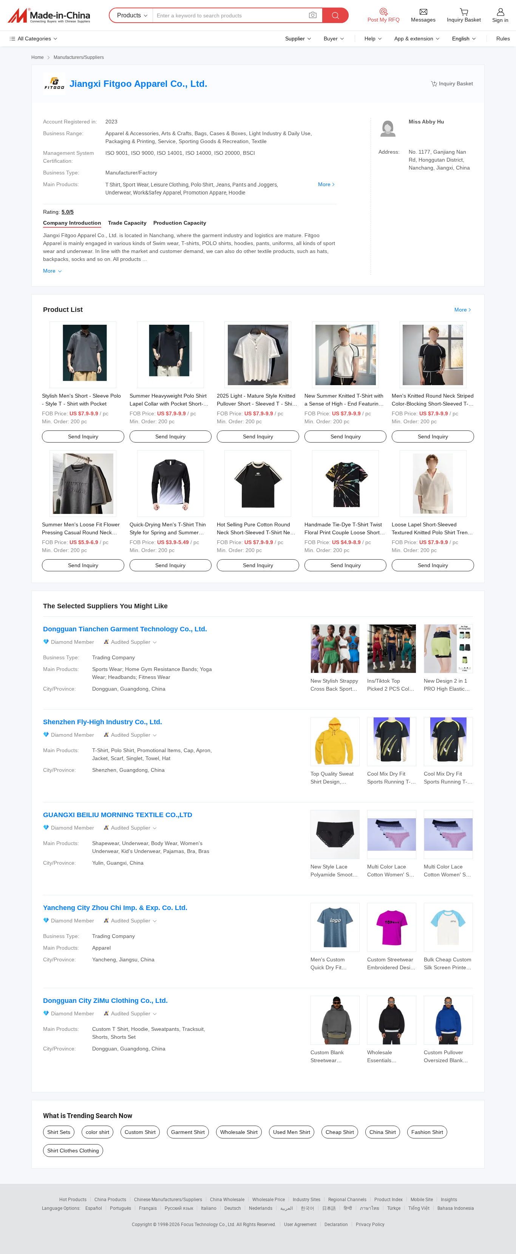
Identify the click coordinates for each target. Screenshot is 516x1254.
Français (148, 1208)
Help (370, 38)
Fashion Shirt (427, 1132)
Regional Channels (347, 1199)
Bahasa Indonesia (455, 1208)
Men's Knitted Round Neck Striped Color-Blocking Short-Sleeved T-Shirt (433, 404)
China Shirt (382, 1132)
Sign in (500, 20)
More (324, 184)
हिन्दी (348, 1208)
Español (93, 1208)
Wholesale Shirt (239, 1132)
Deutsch (232, 1208)
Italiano (208, 1208)
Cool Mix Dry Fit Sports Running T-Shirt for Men (389, 782)
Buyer (331, 38)
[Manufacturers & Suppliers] (49, 15)
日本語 (329, 1208)
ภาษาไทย (369, 1208)
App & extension (413, 38)
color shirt (97, 1132)
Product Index (388, 1199)
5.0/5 (68, 212)
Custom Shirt (140, 1132)
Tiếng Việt (418, 1208)
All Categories (34, 38)
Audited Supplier (134, 642)
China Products (110, 1199)
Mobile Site (422, 1199)
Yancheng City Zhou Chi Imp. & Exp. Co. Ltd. (115, 908)
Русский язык (179, 1208)
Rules (503, 38)
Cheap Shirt (340, 1132)
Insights (449, 1199)
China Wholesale (227, 1199)
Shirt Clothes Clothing (73, 1151)
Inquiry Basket (452, 83)
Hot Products (73, 1199)
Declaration (336, 1224)
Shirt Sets (58, 1132)
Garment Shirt (188, 1132)
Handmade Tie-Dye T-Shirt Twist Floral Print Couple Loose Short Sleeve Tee (343, 532)
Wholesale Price (268, 1199)
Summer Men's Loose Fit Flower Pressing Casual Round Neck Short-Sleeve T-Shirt (81, 532)
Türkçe (393, 1208)
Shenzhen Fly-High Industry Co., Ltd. (102, 722)
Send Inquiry (83, 436)
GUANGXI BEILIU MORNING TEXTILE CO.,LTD (117, 815)
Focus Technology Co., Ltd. (208, 1224)
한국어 (307, 1208)
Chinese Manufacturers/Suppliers (168, 1199)
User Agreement (300, 1224)
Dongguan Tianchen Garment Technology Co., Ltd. (125, 629)
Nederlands (260, 1208)
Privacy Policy (370, 1224)
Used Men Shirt (291, 1132)
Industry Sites (306, 1199)
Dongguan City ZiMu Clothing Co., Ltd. (105, 1000)
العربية (286, 1208)
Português (120, 1208)
